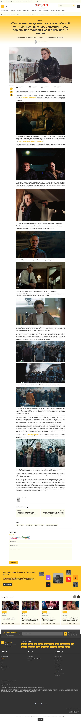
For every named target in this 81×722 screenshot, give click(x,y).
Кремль (38, 647)
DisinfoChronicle (32, 1)
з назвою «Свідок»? (28, 97)
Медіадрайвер (38, 1)
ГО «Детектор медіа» (76, 1)
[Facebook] (11, 89)
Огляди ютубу (4, 10)
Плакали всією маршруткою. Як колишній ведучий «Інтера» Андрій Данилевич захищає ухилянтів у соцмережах (53, 514)
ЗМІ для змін (24, 1)
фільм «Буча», (33, 434)
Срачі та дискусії (55, 10)
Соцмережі (46, 10)
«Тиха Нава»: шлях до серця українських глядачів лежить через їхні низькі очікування (8, 618)
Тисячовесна (24, 644)
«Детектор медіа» (7, 684)
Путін (73, 644)
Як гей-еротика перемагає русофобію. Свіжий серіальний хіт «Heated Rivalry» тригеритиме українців (49, 619)
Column (8, 14)
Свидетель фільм (39, 525)
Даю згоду (40, 719)
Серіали (13, 10)
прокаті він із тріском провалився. (31, 141)
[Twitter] (11, 92)
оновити (11, 535)
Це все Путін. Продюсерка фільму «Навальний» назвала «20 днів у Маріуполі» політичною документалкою (27, 514)
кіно (35, 644)
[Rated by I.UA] (37, 703)
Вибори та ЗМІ (58, 670)
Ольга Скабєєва (31, 647)
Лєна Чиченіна (42, 41)
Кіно (39, 10)
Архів (63, 10)
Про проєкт (30, 656)
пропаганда (24, 647)
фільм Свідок (20, 525)
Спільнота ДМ (8, 584)
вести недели (53, 647)
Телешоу (34, 10)
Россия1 (57, 644)
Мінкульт (30, 644)
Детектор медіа (4, 1)
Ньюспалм (57, 675)
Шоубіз (19, 10)
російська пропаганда (51, 525)
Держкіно (40, 644)
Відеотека (57, 668)
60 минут (67, 647)
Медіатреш (26, 10)
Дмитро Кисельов (45, 647)
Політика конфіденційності (34, 658)
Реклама (30, 660)
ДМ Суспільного (18, 1)
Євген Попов (60, 647)
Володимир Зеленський (48, 644)
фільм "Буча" (29, 525)
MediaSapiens (10, 1)
